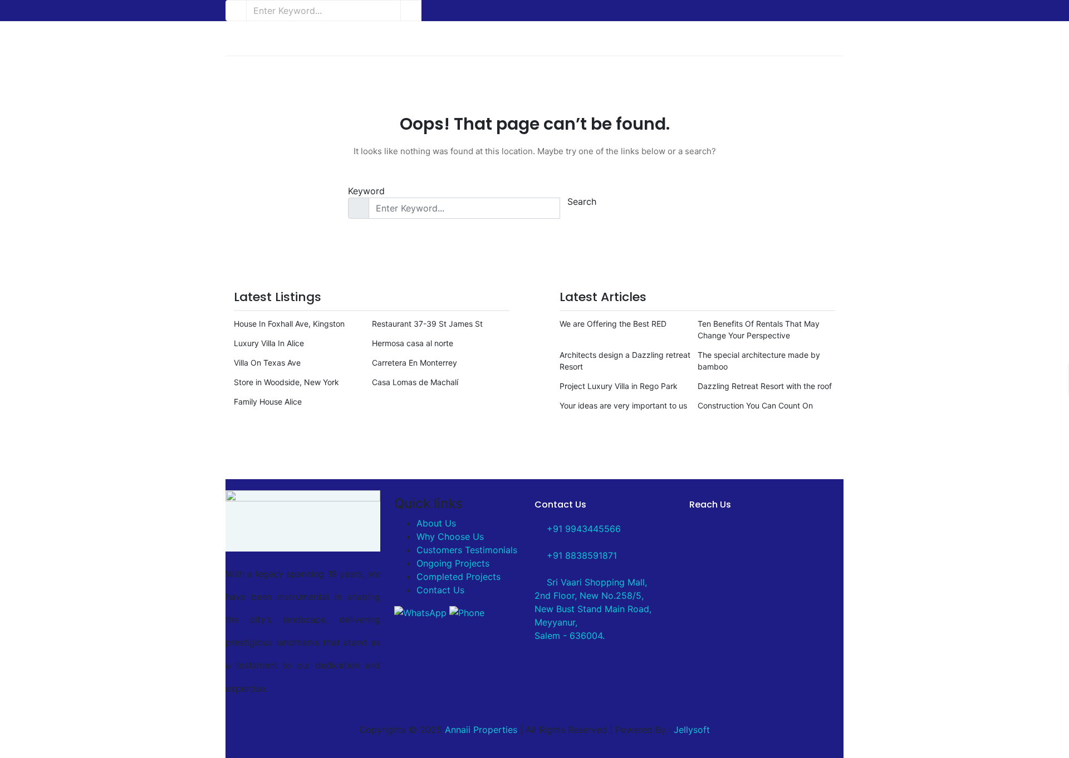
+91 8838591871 (580, 555)
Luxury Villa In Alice (269, 343)
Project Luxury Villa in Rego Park (619, 386)
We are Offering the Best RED (613, 323)
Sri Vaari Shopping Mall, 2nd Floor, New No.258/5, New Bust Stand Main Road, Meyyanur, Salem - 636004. (592, 609)
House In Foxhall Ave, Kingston (289, 323)
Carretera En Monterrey (414, 362)
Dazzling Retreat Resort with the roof (765, 386)
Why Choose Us (450, 536)
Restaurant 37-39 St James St (427, 323)
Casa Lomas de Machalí (415, 382)
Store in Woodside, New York (286, 382)
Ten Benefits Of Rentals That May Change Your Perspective (759, 329)
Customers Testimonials (466, 549)
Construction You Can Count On (755, 405)
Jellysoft (692, 729)
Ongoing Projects (452, 563)
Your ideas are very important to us (623, 405)
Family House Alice (268, 401)
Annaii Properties (481, 729)
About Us (436, 523)
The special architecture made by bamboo (759, 360)
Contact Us (440, 589)
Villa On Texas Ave (267, 362)
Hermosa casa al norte (412, 343)
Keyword (366, 190)
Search (581, 201)
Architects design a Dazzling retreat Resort (625, 360)
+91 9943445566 (582, 528)
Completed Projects (458, 576)
